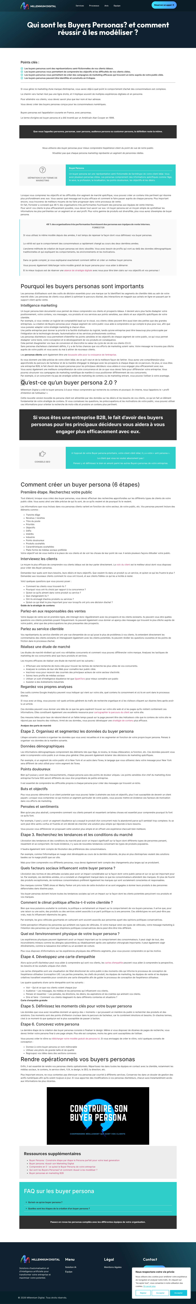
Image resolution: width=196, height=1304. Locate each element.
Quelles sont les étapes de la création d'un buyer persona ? (59, 1208)
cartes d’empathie (114, 962)
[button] (98, 1202)
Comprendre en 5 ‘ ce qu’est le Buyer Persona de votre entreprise (62, 1166)
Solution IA (70, 1267)
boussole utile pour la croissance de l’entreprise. (92, 354)
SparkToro (80, 678)
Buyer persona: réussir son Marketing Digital (51, 1163)
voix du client (123, 564)
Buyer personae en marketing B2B (46, 1173)
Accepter (160, 1293)
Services (80, 5)
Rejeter (143, 1293)
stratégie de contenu (122, 720)
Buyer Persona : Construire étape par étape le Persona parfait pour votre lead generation (74, 1160)
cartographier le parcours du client (111, 712)
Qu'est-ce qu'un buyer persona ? (45, 1202)
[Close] (187, 1269)
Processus (94, 5)
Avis (106, 5)
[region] (161, 1283)
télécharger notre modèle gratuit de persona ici (76, 1038)
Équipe (68, 1271)
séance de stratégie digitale (78, 270)
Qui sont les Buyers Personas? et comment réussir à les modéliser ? (63, 1170)
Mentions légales (113, 1267)
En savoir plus (149, 1286)
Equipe (117, 5)
